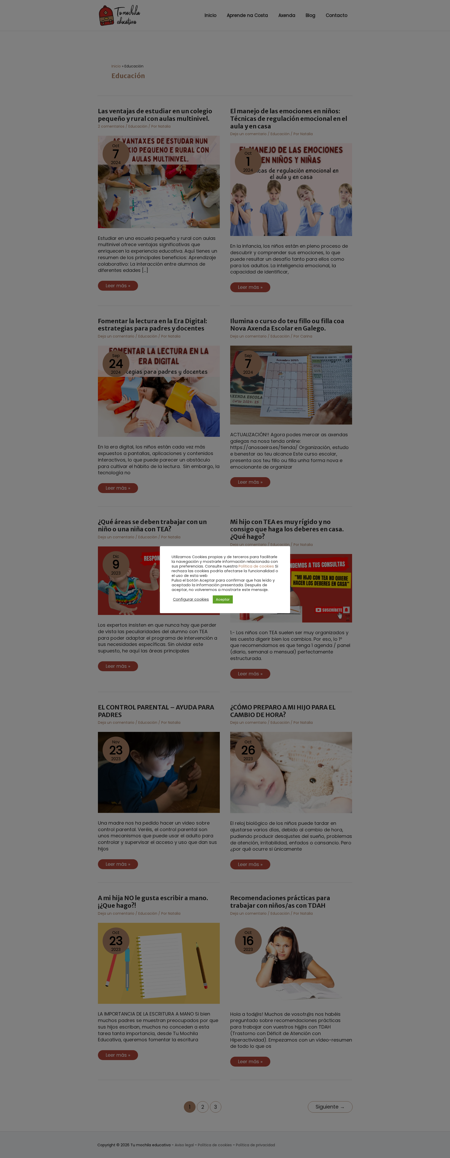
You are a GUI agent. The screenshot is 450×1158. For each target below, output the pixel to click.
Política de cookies (256, 566)
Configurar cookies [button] (191, 599)
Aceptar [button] (223, 599)
